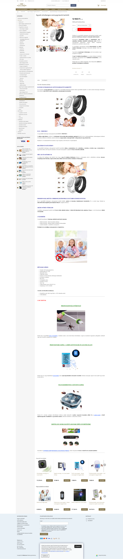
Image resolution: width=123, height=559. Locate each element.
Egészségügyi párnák (24, 62)
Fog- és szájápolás (23, 30)
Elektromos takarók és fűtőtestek (25, 93)
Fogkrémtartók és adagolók (25, 32)
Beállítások (45, 556)
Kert (20, 116)
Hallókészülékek (23, 85)
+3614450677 (90, 520)
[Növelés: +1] (77, 28)
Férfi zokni (22, 59)
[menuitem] (22, 9)
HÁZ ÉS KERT (20, 111)
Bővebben (49, 509)
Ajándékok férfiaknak (23, 126)
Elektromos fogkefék (24, 37)
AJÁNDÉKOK (20, 119)
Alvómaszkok (22, 90)
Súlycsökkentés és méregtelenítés (26, 71)
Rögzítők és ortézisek (23, 27)
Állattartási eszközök (23, 114)
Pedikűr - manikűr (23, 56)
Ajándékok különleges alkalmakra (25, 123)
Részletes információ (76, 68)
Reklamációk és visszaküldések (23, 525)
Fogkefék (21, 42)
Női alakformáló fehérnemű (25, 73)
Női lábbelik (22, 50)
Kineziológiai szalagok (24, 29)
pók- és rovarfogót (53, 335)
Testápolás (21, 107)
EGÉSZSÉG (20, 20)
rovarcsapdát (56, 375)
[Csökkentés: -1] (77, 30)
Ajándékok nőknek (22, 125)
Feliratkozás (44, 534)
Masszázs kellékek (23, 25)
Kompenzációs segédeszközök (26, 68)
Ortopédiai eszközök (23, 61)
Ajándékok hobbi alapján (23, 121)
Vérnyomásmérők (22, 104)
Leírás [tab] (38, 80)
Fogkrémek (22, 43)
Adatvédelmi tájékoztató (22, 521)
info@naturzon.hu (91, 518)
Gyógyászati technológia (24, 106)
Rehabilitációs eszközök (24, 64)
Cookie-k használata (21, 528)
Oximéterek (21, 95)
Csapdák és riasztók (23, 112)
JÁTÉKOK (19, 131)
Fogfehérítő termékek (24, 34)
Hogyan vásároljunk (55, 1)
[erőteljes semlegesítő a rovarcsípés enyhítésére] (71, 437)
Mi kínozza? (21, 22)
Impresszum (19, 530)
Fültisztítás (22, 81)
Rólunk (18, 531)
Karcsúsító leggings (23, 76)
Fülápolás (21, 80)
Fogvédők (22, 35)
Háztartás (21, 118)
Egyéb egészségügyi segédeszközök (26, 87)
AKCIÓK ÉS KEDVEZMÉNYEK (23, 18)
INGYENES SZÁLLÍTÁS (22, 133)
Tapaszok (21, 78)
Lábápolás (21, 47)
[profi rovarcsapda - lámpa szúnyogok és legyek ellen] (71, 360)
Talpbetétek (22, 52)
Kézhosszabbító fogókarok (25, 69)
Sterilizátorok (22, 100)
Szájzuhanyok (22, 45)
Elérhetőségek (20, 526)
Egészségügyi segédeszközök (25, 23)
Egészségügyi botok (24, 92)
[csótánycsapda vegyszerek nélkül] (71, 400)
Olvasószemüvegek (23, 88)
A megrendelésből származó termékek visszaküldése (24, 534)
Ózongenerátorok (22, 97)
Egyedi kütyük (21, 128)
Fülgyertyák (22, 83)
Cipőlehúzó (22, 49)
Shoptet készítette (102, 555)
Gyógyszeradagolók (24, 66)
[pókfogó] (71, 320)
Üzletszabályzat (65, 1)
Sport (20, 109)
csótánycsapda (97, 415)
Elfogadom (78, 546)
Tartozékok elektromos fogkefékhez (24, 40)
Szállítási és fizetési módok (22, 523)
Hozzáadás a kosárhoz (85, 29)
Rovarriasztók (22, 99)
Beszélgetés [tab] (44, 80)
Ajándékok (21, 130)
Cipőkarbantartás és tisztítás (25, 57)
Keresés (73, 5)
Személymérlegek (23, 75)
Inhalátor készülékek (23, 102)
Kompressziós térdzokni (24, 54)
